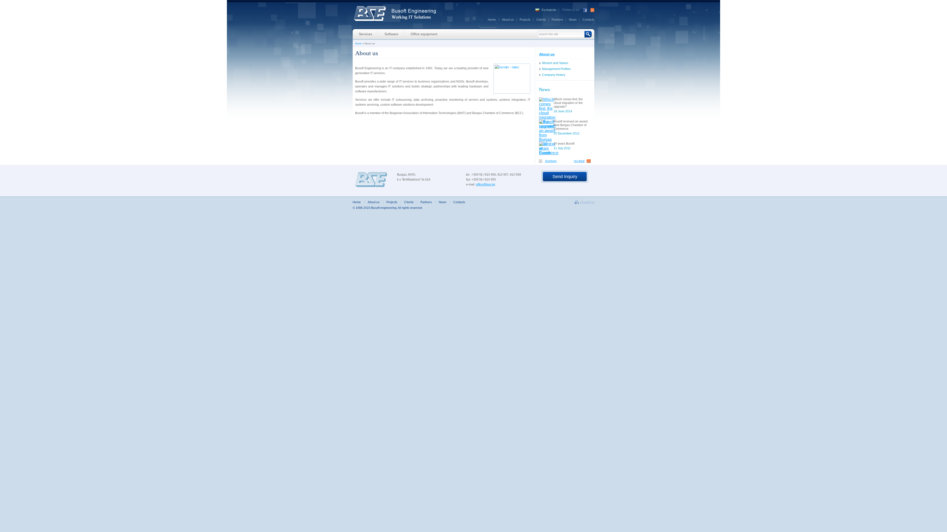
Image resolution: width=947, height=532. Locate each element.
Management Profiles (556, 69)
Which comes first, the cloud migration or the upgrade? (568, 103)
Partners (557, 19)
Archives (551, 161)
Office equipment (424, 34)
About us (508, 19)
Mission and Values (555, 63)
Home (492, 19)
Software (391, 34)
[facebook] (585, 10)
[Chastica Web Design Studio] (584, 202)
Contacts (588, 19)
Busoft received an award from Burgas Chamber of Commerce (571, 125)
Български (549, 10)
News (573, 19)
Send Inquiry (564, 176)
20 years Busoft (564, 143)
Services (365, 34)
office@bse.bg (485, 184)
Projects (525, 19)
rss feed (579, 161)
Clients (541, 19)
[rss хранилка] (592, 10)
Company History (553, 75)
